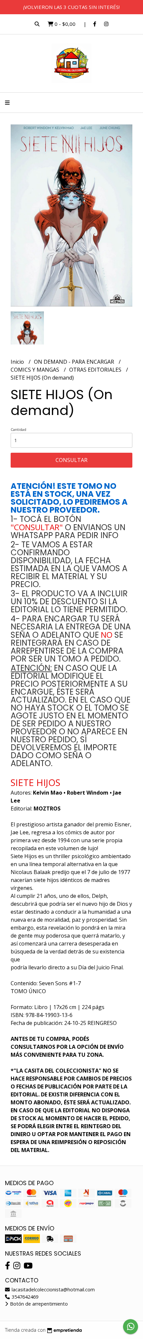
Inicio (18, 361)
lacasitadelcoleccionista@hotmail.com (52, 1289)
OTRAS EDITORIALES (96, 369)
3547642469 (24, 1297)
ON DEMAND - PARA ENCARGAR (74, 361)
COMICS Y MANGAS (36, 369)
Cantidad (18, 429)
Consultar (71, 460)
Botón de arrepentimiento (38, 1304)
